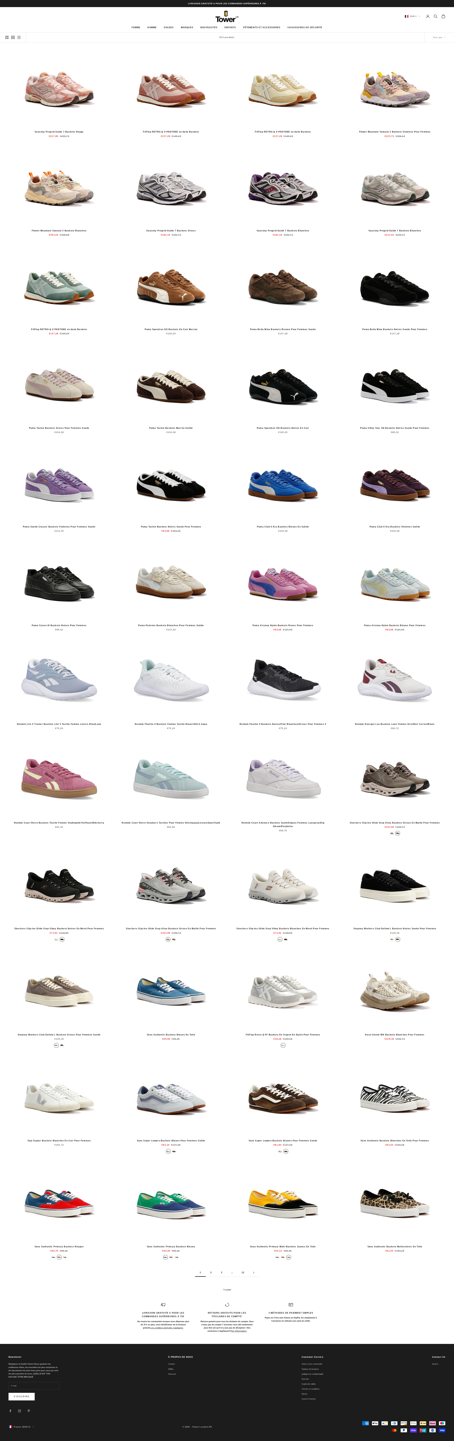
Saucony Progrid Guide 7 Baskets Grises (171, 230)
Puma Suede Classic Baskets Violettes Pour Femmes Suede (59, 527)
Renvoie (305, 1379)
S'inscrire (22, 1396)
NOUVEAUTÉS (208, 27)
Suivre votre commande (312, 1364)
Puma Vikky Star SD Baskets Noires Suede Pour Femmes (394, 428)
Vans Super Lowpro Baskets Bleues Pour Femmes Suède (171, 1140)
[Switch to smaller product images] (13, 37)
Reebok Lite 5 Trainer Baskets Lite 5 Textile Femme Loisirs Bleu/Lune (59, 724)
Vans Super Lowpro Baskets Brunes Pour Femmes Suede (283, 1140)
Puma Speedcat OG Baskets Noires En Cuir (283, 428)
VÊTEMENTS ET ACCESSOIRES (261, 27)
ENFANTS (230, 27)
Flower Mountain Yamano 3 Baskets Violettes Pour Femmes (395, 132)
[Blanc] (56, 939)
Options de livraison (310, 1369)
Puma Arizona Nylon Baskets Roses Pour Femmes (283, 625)
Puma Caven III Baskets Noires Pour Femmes (59, 625)
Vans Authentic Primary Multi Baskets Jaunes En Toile (283, 1246)
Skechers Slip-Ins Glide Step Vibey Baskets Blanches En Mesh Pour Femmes (282, 929)
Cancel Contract (309, 1399)
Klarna (304, 1394)
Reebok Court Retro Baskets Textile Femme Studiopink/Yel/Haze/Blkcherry (59, 823)
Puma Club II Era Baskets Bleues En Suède (283, 527)
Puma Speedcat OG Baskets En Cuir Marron (171, 329)
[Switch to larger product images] (7, 37)
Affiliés (171, 1369)
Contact (171, 1364)
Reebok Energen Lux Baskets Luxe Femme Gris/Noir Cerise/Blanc (395, 724)
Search (435, 1364)
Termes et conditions (311, 1389)
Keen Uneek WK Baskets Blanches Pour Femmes (394, 1034)
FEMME (136, 27)
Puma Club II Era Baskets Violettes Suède (395, 527)
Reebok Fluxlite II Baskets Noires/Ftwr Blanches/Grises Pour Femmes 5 (283, 724)
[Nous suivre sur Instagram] (19, 1411)
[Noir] (62, 939)
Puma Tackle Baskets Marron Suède (171, 428)
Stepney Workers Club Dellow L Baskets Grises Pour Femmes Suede (59, 1034)
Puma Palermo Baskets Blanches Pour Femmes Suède (171, 625)
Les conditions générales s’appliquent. (167, 1328)
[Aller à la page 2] (253, 1273)
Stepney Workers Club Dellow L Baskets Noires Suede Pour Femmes (394, 929)
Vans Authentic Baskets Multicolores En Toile (394, 1246)
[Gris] (391, 833)
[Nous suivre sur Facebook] (10, 1411)
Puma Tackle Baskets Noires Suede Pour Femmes (171, 527)
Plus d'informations (239, 1331)
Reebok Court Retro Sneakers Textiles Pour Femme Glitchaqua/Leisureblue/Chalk (171, 823)
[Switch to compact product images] (19, 37)
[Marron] (173, 1151)
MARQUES (187, 27)
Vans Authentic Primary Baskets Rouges (59, 1246)
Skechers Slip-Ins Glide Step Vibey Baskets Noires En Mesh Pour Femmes (59, 929)
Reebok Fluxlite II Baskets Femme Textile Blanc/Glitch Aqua (171, 724)
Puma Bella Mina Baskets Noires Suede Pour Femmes (394, 329)
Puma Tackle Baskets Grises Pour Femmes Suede (59, 428)
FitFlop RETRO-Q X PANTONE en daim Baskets (171, 132)
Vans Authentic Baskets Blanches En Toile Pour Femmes (395, 1140)
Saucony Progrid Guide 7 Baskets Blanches (283, 230)
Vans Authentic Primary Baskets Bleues (171, 1246)
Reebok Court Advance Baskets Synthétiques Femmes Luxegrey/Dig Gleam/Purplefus (283, 825)
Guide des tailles (309, 1384)
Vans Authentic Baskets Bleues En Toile (171, 1034)
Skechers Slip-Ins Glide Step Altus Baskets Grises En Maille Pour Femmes (395, 823)
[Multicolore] (53, 1257)
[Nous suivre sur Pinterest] (29, 1411)
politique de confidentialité (312, 1374)
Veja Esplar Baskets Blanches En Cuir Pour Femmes (59, 1140)
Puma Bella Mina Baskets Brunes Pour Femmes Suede (283, 329)
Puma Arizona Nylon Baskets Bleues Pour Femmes (395, 625)
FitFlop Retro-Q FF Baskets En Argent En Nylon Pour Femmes (283, 1034)
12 (243, 1272)
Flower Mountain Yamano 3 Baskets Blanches (59, 230)
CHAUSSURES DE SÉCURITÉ (304, 27)
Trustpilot (227, 1290)
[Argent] (283, 1045)
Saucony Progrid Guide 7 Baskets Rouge (59, 132)
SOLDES (169, 27)
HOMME (152, 27)
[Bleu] (168, 1151)
